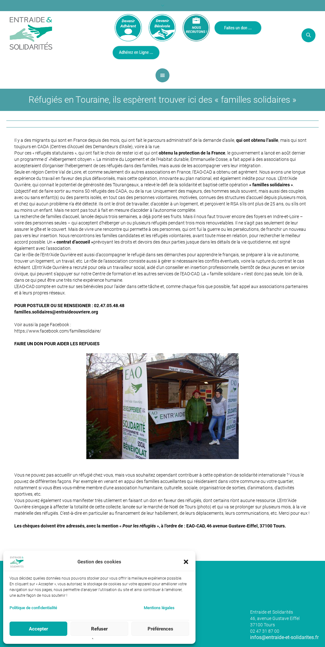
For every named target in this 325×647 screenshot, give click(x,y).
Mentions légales (159, 607)
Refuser (99, 629)
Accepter (38, 629)
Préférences (160, 629)
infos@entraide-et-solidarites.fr (284, 637)
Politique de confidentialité (33, 607)
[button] (186, 562)
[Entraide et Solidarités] (31, 32)
